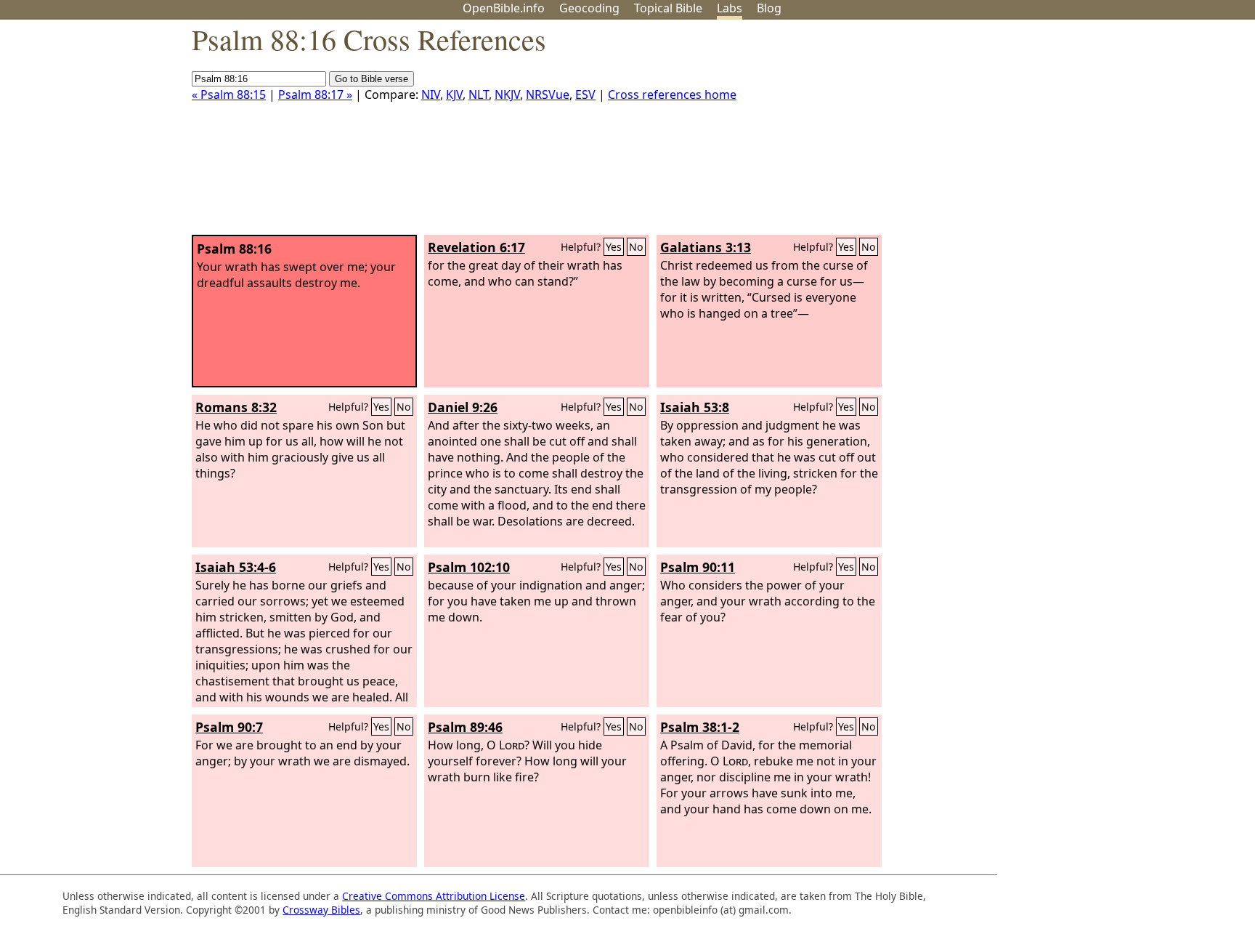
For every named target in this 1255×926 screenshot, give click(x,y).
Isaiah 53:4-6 (235, 567)
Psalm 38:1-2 (699, 727)
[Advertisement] (1108, 133)
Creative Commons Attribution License (433, 896)
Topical (668, 8)
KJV (454, 94)
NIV (430, 94)
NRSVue (547, 94)
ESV (585, 94)
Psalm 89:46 (465, 727)
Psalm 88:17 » (315, 94)
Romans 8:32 (236, 407)
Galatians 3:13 (705, 247)
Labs (729, 8)
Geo (589, 8)
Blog (769, 8)
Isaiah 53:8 (694, 407)
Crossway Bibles (321, 910)
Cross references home (672, 94)
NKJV (507, 94)
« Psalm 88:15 (229, 94)
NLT (478, 94)
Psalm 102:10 (469, 567)
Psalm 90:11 (697, 567)
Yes (614, 247)
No (636, 247)
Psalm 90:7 (229, 727)
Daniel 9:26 (462, 407)
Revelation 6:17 (476, 247)
